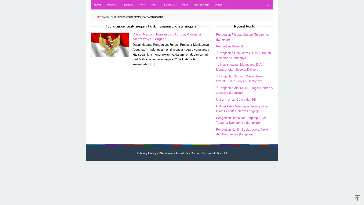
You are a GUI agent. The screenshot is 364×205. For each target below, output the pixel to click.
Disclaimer (166, 153)
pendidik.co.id (217, 153)
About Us (182, 153)
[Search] (268, 4)
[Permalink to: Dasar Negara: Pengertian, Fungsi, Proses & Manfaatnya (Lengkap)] (110, 44)
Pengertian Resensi (229, 46)
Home (98, 16)
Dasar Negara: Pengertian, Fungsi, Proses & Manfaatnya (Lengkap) (167, 36)
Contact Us (198, 153)
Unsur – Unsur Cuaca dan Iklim (237, 99)
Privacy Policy (146, 153)
